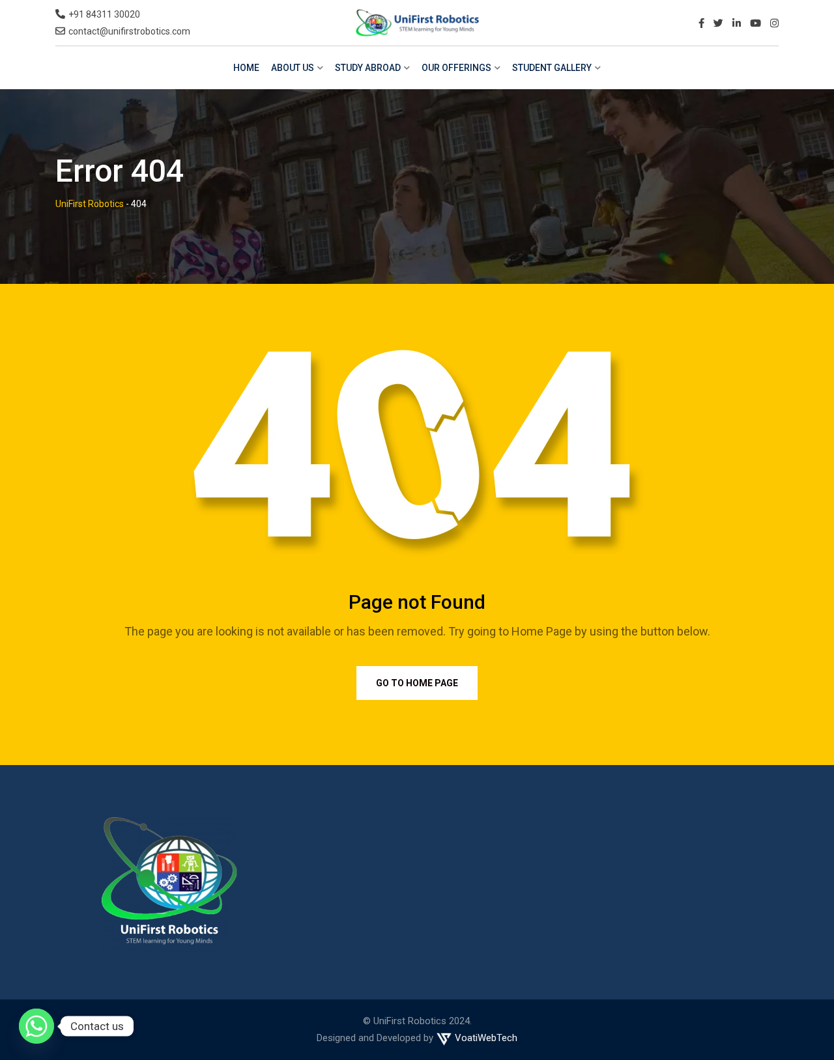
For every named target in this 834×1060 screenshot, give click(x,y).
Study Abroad (368, 68)
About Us (292, 68)
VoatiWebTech (484, 1038)
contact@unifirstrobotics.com (129, 31)
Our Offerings (456, 68)
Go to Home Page (417, 683)
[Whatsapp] (36, 1026)
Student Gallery (552, 68)
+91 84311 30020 (104, 14)
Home (246, 68)
